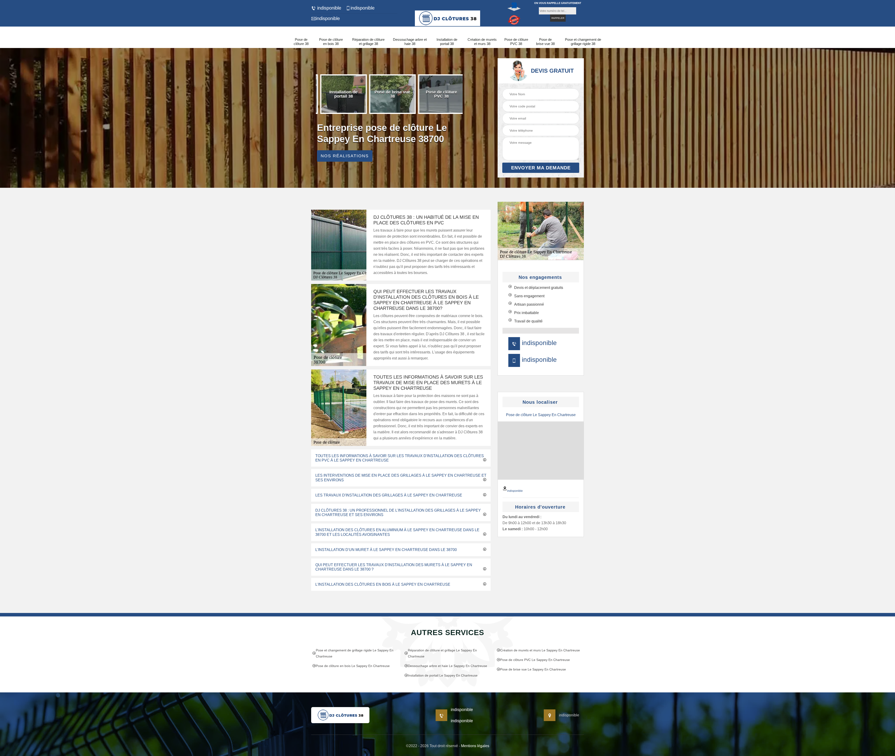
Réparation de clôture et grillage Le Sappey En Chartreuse (442, 653)
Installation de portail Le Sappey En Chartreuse (443, 675)
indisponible (328, 7)
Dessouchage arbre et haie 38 (410, 42)
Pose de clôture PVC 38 (516, 42)
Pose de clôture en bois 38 (331, 42)
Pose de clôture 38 (301, 42)
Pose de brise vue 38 (545, 42)
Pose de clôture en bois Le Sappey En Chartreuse (353, 666)
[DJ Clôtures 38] (447, 17)
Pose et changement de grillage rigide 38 (583, 42)
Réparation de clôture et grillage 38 (368, 42)
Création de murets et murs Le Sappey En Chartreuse (540, 650)
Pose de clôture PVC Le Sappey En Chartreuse (535, 660)
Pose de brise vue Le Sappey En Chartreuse (533, 669)
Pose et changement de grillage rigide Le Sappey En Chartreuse (354, 653)
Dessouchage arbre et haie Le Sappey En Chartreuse (447, 666)
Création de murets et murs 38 (482, 42)
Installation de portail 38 (447, 42)
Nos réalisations (345, 156)
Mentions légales (475, 746)
